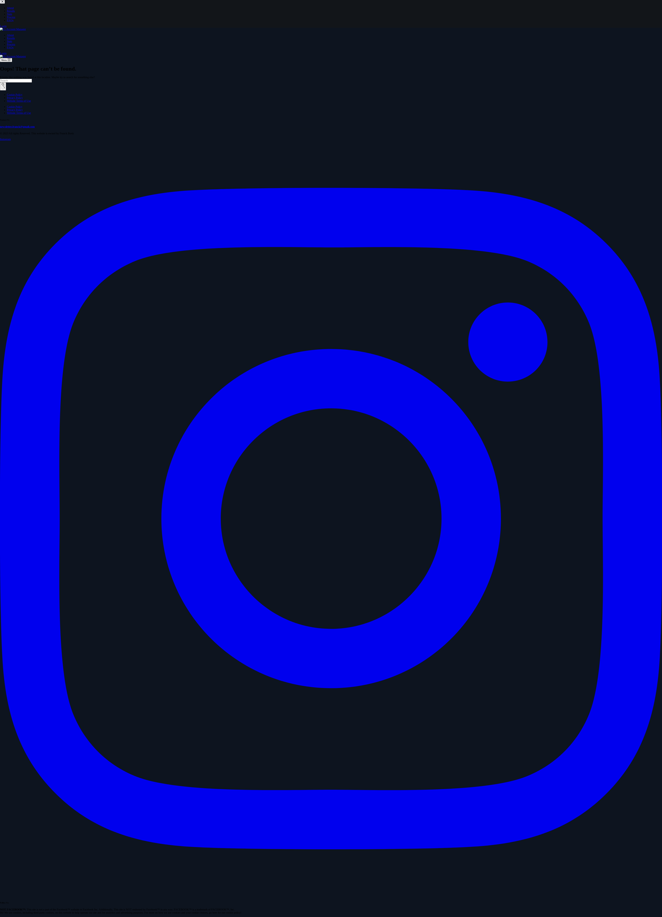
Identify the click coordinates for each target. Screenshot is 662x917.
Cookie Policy (14, 94)
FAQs (10, 47)
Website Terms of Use (19, 100)
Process (11, 44)
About (10, 35)
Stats (9, 41)
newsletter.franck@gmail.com (17, 126)
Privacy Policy (15, 97)
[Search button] (3, 86)
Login (3, 53)
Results (11, 38)
